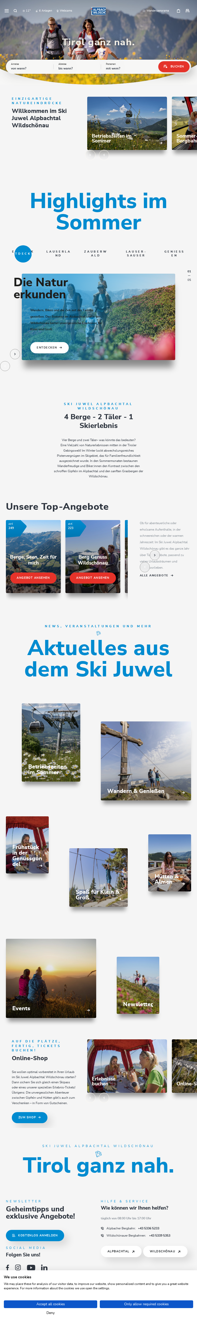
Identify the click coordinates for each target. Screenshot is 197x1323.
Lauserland (58, 253)
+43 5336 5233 (132, 1228)
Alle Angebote (154, 575)
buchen (177, 66)
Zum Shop (27, 1117)
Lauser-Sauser (136, 253)
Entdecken (23, 253)
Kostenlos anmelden (38, 1235)
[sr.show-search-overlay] (15, 11)
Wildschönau (162, 1251)
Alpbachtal (118, 1251)
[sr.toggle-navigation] (6, 11)
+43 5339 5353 (138, 1235)
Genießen (174, 253)
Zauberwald (95, 253)
